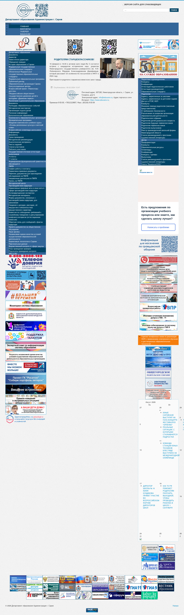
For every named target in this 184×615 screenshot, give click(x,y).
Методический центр (17, 183)
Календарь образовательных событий (24, 105)
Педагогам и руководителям (153, 79)
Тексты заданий (15, 144)
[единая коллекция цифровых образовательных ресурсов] (18, 587)
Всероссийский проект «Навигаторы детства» (23, 89)
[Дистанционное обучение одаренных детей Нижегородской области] (149, 557)
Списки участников (16, 146)
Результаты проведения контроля (22, 251)
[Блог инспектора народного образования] (51, 595)
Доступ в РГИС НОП (149, 101)
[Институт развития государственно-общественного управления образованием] (166, 579)
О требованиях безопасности (153, 111)
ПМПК (11, 166)
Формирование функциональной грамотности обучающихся (27, 162)
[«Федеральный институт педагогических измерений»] (51, 587)
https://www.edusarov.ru (99, 100)
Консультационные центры (19, 86)
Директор (12, 57)
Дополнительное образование (21, 115)
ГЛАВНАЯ (24, 26)
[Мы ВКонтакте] (74, 46)
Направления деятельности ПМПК (23, 178)
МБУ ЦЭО (13, 253)
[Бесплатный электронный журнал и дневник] (84, 587)
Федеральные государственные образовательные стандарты (22, 67)
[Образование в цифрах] (158, 362)
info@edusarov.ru (105, 97)
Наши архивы (14, 231)
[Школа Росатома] (166, 548)
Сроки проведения (16, 137)
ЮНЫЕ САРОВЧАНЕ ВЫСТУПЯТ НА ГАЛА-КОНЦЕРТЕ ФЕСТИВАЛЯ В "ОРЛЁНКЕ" (170, 418)
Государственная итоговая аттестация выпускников (24, 152)
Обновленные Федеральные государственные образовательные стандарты (23, 74)
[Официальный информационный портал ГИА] (149, 587)
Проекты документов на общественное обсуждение (24, 228)
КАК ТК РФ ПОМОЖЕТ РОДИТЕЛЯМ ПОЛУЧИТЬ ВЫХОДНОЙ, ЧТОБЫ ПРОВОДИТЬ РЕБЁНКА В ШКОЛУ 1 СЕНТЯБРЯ (168, 497)
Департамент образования (19, 52)
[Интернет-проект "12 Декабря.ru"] (149, 548)
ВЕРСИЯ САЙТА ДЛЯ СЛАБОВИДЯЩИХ (142, 4)
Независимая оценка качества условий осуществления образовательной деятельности (25, 236)
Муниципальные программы (20, 120)
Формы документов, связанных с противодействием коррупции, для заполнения (23, 200)
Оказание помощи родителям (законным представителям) (157, 107)
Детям (144, 140)
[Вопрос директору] (25, 43)
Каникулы (145, 103)
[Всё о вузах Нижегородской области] (166, 565)
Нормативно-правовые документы (22, 171)
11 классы (13, 159)
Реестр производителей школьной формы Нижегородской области (158, 131)
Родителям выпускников (151, 128)
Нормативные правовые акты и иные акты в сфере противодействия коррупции (26, 189)
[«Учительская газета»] (34, 595)
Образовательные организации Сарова (24, 83)
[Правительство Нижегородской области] (84, 579)
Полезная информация (18, 113)
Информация (14, 132)
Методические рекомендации (21, 139)
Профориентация (148, 142)
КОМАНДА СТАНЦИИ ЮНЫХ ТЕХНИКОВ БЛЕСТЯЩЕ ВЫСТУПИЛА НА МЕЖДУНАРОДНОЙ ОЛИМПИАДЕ (171, 450)
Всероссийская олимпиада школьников (25, 130)
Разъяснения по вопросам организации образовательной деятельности (157, 114)
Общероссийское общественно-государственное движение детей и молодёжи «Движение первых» (23, 96)
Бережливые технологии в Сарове (23, 241)
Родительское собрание (151, 118)
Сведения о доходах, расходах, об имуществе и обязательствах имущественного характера (23, 207)
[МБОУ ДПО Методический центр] (84, 595)
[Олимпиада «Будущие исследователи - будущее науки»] (166, 557)
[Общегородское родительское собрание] (158, 372)
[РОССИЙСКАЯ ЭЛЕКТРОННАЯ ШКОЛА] (67, 595)
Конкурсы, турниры (149, 154)
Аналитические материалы (20, 142)
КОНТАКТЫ (25, 28)
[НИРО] (133, 579)
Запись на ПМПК (15, 180)
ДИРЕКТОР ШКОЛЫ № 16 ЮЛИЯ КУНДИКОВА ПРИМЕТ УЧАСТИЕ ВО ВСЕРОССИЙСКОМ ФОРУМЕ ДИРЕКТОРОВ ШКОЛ (151, 497)
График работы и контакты (19, 168)
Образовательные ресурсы (152, 147)
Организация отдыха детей (20, 110)
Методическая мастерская (19, 108)
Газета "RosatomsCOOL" (151, 164)
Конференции (146, 84)
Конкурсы (145, 81)
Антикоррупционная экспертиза (21, 193)
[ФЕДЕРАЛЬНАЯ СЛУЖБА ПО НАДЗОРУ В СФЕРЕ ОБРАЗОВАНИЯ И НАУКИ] (51, 579)
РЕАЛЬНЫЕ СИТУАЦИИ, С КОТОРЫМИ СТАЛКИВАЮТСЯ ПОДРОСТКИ (170, 432)
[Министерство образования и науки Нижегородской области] (100, 579)
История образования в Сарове (21, 64)
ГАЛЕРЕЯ (24, 31)
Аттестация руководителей (152, 89)
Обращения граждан (17, 62)
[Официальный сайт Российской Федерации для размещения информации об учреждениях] (116, 587)
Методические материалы (19, 195)
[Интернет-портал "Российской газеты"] (67, 587)
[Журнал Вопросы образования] (100, 587)
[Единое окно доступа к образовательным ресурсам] (34, 587)
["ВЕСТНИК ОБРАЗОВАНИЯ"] (166, 587)
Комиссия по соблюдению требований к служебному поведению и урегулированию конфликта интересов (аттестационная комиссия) (26, 216)
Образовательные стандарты (153, 91)
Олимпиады (146, 149)
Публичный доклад (16, 81)
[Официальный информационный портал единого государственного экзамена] (133, 587)
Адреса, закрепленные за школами (155, 96)
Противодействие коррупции (20, 185)
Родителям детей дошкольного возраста (158, 120)
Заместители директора (18, 59)
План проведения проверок (20, 248)
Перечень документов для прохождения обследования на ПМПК (25, 174)
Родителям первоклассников (153, 125)
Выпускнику (146, 157)
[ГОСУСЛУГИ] (158, 383)
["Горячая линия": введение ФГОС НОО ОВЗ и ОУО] (158, 351)
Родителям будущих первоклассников (157, 123)
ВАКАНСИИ (25, 34)
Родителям (145, 94)
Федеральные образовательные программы (26, 79)
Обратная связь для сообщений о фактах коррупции (26, 223)
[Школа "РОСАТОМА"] (149, 579)
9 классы (12, 156)
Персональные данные (18, 243)
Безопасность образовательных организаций (27, 117)
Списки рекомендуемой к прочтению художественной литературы (156, 136)
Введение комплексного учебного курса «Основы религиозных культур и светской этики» (26, 125)
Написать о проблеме (158, 227)
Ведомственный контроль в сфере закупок (26, 246)
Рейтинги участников (17, 149)
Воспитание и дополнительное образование (27, 100)
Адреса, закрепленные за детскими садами (159, 98)
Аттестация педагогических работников (157, 86)
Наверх (176, 605)
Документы (13, 54)
